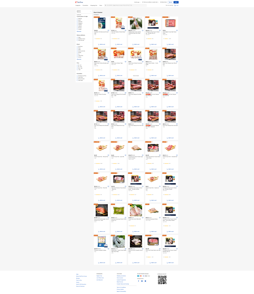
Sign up (170, 2)
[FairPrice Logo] (79, 2)
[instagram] (145, 281)
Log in (176, 2)
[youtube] (142, 281)
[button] (172, 5)
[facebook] (138, 281)
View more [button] (79, 31)
